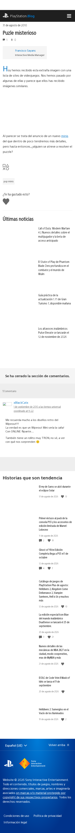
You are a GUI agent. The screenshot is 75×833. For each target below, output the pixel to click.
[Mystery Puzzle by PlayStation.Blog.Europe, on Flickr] (31, 123)
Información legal (15, 822)
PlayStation (22, 16)
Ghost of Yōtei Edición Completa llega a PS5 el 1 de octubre (53, 553)
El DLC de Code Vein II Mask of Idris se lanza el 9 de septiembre (54, 681)
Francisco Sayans (25, 50)
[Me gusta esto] (63, 496)
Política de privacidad (47, 816)
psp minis (9, 181)
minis (64, 136)
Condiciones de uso (16, 816)
